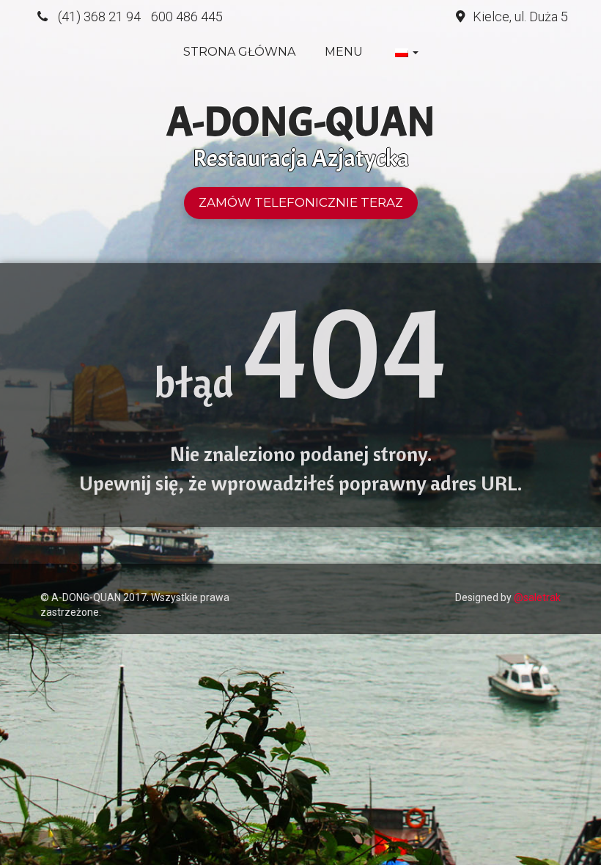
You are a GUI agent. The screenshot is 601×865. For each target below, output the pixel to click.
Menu (344, 52)
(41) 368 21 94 (99, 16)
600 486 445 (187, 16)
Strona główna (239, 52)
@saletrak (537, 597)
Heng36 (55, 575)
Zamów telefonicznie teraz (301, 202)
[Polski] (405, 52)
